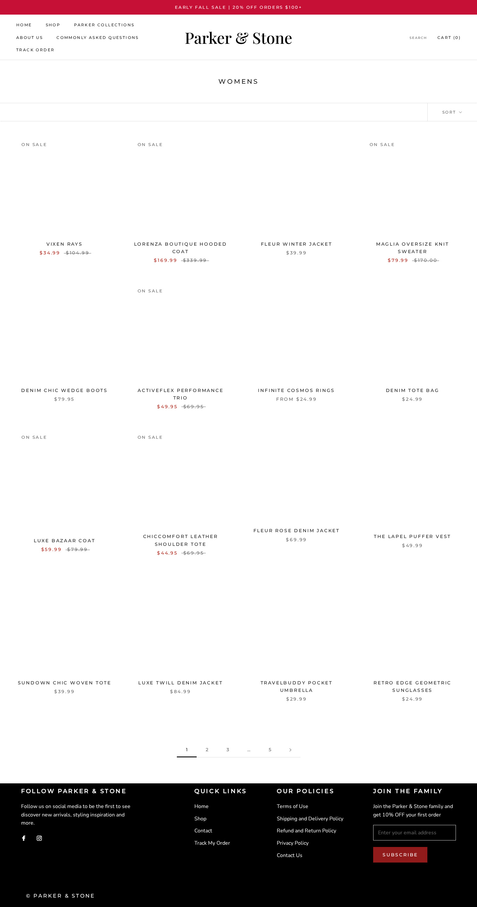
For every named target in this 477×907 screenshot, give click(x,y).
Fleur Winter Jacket (296, 244)
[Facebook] (23, 838)
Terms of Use (292, 806)
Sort (450, 112)
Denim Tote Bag (412, 390)
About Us (29, 37)
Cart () (449, 37)
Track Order (35, 49)
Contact (203, 830)
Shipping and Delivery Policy (310, 818)
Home (24, 24)
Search (418, 38)
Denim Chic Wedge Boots (64, 390)
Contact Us (289, 855)
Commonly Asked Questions (97, 37)
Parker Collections (104, 24)
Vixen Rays (64, 244)
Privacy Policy (293, 843)
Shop (53, 24)
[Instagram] (39, 838)
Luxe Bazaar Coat (64, 541)
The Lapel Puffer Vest (412, 536)
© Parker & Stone (60, 896)
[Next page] (290, 749)
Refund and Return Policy (306, 830)
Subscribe (400, 855)
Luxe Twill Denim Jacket (180, 683)
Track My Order (212, 843)
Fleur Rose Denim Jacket (296, 530)
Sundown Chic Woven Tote (64, 683)
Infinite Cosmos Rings (296, 390)
